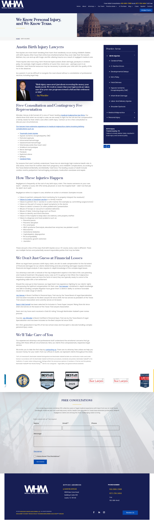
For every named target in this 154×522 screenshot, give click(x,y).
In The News (122, 6)
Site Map (25, 513)
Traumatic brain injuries (29, 133)
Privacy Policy (33, 513)
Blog (129, 6)
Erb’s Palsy (115, 77)
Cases (137, 6)
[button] (105, 146)
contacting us (50, 350)
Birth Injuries (114, 56)
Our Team (101, 6)
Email (65, 423)
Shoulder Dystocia (118, 106)
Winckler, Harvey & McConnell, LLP (30, 511)
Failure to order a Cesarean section (33, 199)
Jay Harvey (20, 295)
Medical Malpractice (117, 112)
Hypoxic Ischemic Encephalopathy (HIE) (119, 89)
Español (143, 6)
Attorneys (91, 6)
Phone (94, 423)
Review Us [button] (130, 513)
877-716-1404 (141, 3)
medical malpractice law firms (73, 115)
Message (37, 433)
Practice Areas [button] (110, 6)
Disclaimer (38, 451)
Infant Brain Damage (119, 96)
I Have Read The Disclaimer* (48, 456)
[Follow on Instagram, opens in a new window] (104, 512)
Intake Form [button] (146, 10)
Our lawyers (63, 286)
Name (36, 423)
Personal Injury (114, 117)
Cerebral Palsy (25, 159)
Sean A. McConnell (23, 304)
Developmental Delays (120, 71)
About (84, 6)
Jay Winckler (27, 318)
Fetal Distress (116, 82)
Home (78, 6)
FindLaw (61, 513)
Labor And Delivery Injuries (121, 101)
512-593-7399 (126, 3)
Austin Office (70, 489)
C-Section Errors (117, 66)
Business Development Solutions (47, 513)
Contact (149, 6)
